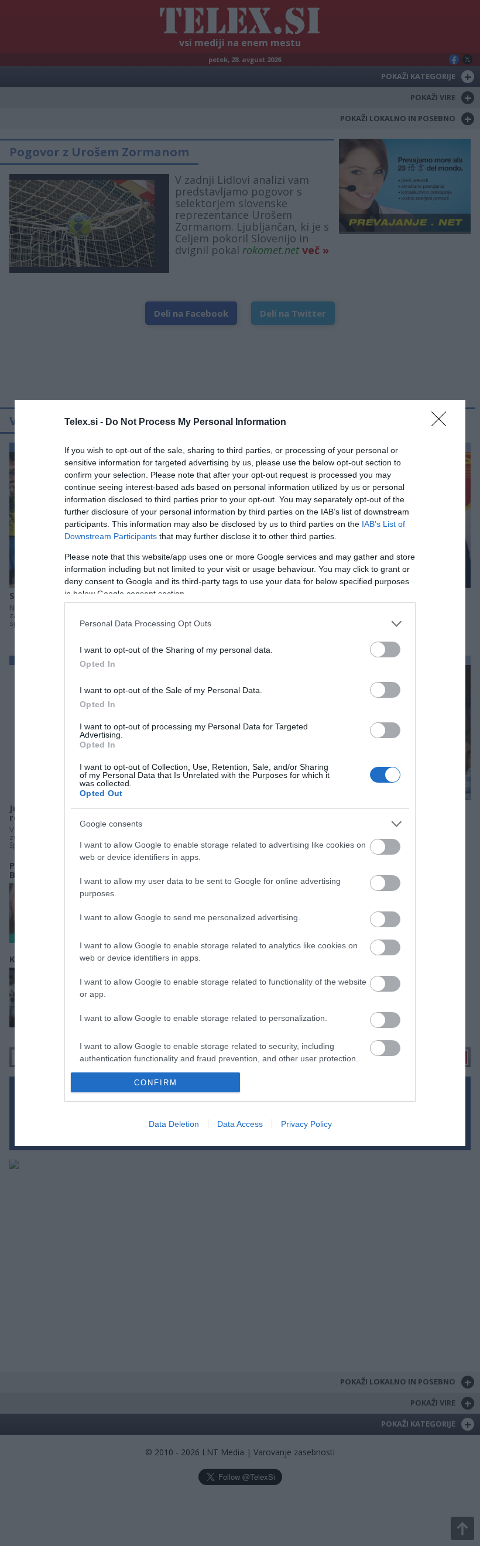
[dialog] (240, 773)
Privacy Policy (306, 1124)
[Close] (442, 423)
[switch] (385, 649)
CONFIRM (155, 1082)
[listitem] (240, 624)
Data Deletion (174, 1124)
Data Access (240, 1124)
